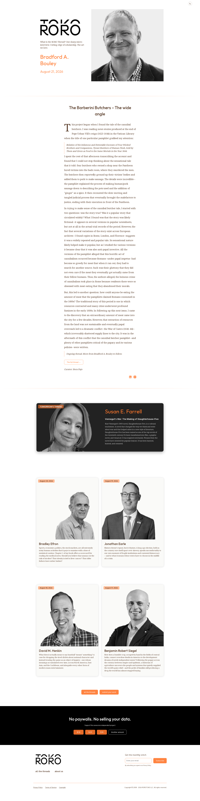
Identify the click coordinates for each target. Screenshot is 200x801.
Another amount (117, 732)
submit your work (109, 692)
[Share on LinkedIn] (130, 377)
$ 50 (78, 732)
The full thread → (74, 362)
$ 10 (101, 732)
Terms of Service (51, 787)
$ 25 (90, 732)
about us (59, 771)
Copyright (62, 787)
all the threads (89, 692)
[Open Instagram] (134, 378)
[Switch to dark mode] (190, 4)
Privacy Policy (147, 765)
